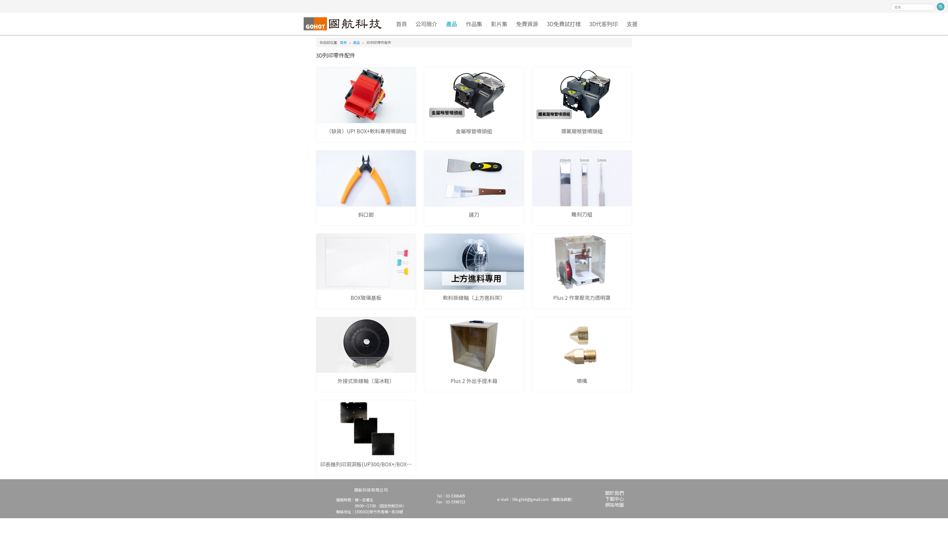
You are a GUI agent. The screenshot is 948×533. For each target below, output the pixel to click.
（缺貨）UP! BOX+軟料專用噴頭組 (366, 131)
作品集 (474, 24)
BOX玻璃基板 (366, 297)
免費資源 (527, 24)
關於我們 (614, 492)
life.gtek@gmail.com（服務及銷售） (543, 499)
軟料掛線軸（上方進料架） (474, 297)
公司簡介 (426, 24)
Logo (342, 24)
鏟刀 (474, 214)
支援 (632, 24)
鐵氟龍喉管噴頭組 (582, 131)
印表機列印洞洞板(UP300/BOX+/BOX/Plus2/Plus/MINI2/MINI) (392, 464)
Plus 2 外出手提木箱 (474, 380)
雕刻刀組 (582, 214)
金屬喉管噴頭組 (474, 131)
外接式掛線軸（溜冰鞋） (366, 380)
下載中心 (614, 498)
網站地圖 (614, 504)
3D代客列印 (603, 24)
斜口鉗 (366, 214)
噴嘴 (582, 380)
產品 (451, 24)
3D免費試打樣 (564, 24)
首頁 (401, 24)
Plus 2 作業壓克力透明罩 (582, 297)
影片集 (499, 24)
